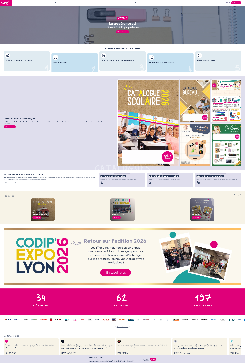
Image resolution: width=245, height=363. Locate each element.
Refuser (146, 359)
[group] (27, 61)
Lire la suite (37, 217)
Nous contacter (237, 2)
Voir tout (238, 195)
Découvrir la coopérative (123, 31)
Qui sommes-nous (179, 2)
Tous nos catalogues (10, 126)
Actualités (98, 2)
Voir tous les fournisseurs (123, 326)
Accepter (153, 359)
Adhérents (18, 2)
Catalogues (220, 2)
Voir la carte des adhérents (123, 310)
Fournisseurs (58, 2)
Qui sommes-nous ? (10, 182)
